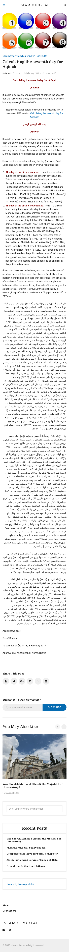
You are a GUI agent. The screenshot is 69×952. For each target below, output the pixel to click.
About (6, 905)
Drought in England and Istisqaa (26, 866)
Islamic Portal (34, 5)
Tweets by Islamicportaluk (20, 884)
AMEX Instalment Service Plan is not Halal (32, 860)
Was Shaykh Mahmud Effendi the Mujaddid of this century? (32, 785)
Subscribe (54, 707)
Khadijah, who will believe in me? (27, 847)
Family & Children (26, 56)
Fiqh (38, 56)
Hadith (44, 56)
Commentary (10, 56)
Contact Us (9, 910)
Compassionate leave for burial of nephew (32, 853)
